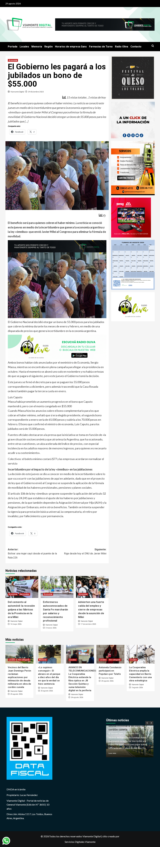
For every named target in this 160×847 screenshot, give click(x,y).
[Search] (153, 46)
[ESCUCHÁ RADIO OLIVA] (57, 347)
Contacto (135, 46)
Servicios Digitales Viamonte (80, 841)
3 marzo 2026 (50, 628)
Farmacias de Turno (101, 46)
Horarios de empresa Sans (71, 46)
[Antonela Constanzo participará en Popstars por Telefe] (110, 654)
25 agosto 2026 (16, 694)
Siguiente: (85, 551)
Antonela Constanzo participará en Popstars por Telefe (110, 671)
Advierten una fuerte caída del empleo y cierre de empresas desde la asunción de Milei (91, 609)
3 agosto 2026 (137, 688)
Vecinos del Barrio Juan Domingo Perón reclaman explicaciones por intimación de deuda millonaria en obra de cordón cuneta (19, 677)
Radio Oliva (121, 46)
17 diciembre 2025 (88, 624)
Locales (24, 46)
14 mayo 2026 (15, 624)
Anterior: (32, 553)
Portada (12, 46)
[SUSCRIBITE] (57, 246)
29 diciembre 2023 (36, 91)
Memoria (36, 46)
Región (48, 46)
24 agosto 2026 (77, 697)
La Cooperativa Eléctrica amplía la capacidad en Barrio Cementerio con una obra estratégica (140, 674)
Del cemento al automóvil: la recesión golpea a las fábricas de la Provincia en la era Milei (21, 609)
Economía (13, 60)
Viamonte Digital (17, 91)
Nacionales (24, 594)
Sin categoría (23, 660)
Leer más (112, 753)
